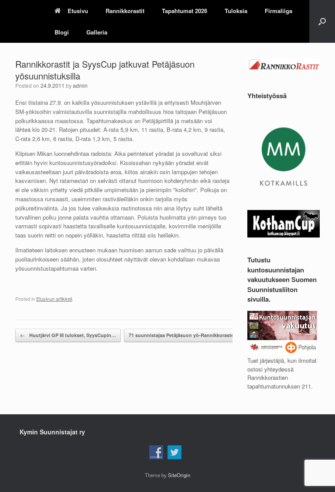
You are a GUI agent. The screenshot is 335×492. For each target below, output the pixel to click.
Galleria (96, 32)
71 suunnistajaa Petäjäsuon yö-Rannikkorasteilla (189, 335)
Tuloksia (236, 11)
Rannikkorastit (125, 11)
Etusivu (78, 11)
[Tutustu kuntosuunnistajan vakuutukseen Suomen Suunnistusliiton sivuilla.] (282, 352)
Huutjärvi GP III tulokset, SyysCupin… (68, 335)
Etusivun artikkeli (54, 298)
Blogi (62, 32)
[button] (322, 21)
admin (80, 85)
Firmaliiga (278, 11)
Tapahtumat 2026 (184, 11)
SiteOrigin (179, 474)
